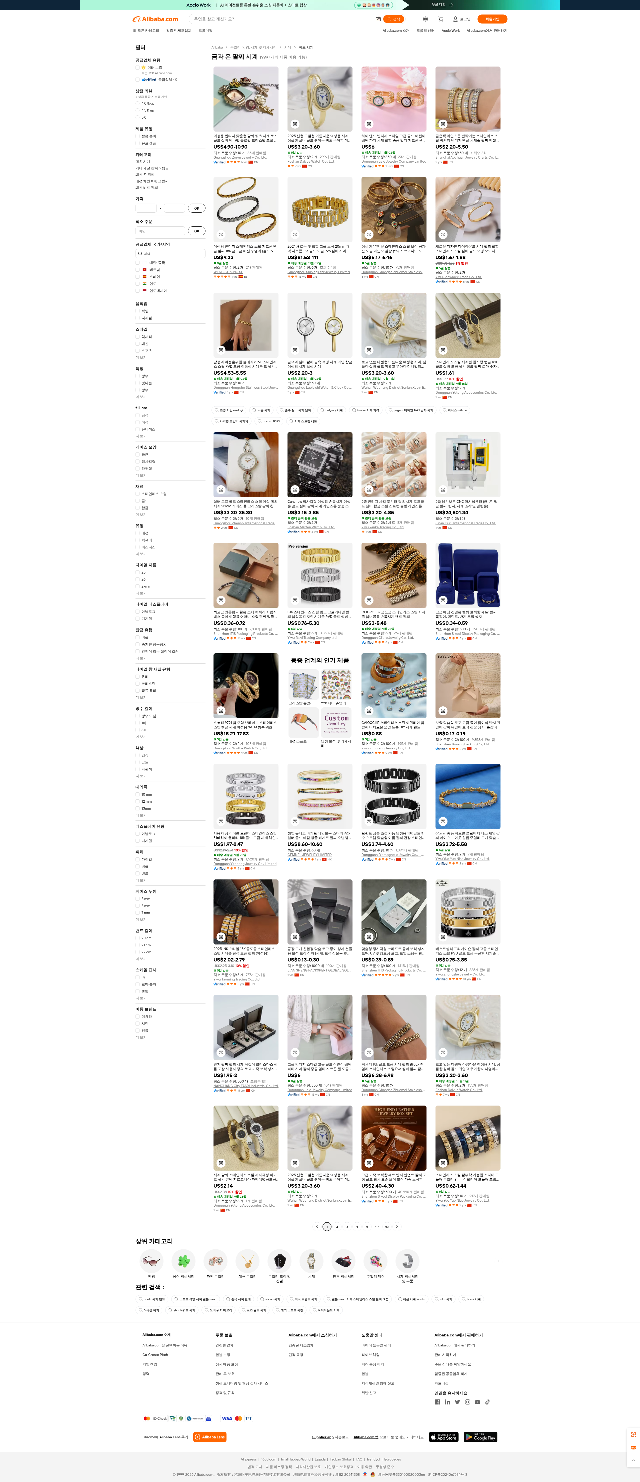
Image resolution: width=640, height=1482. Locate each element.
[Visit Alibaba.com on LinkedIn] (447, 1402)
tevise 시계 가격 (368, 410)
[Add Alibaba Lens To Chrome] (209, 1437)
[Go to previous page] (317, 1226)
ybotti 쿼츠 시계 (184, 1310)
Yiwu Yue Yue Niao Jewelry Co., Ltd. (463, 859)
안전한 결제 (225, 1345)
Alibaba (217, 47)
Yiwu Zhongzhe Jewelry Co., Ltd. (460, 974)
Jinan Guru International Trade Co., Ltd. (466, 523)
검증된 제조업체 (301, 1345)
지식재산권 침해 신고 (378, 1383)
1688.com (268, 1459)
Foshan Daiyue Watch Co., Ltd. (311, 161)
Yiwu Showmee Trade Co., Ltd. (459, 277)
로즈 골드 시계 (256, 1310)
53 (387, 1226)
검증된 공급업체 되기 (451, 1374)
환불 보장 (223, 1355)
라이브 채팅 (371, 1355)
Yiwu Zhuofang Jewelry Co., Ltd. (386, 748)
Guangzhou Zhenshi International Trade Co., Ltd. (246, 523)
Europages (392, 1459)
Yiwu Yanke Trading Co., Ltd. (383, 527)
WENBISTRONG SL (228, 272)
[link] (633, 1434)
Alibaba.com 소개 (156, 1335)
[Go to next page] (397, 1226)
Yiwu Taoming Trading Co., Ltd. (237, 979)
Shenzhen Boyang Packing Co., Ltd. (463, 744)
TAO (359, 1459)
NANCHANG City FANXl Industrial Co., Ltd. (246, 1086)
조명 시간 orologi (231, 410)
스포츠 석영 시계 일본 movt (198, 1299)
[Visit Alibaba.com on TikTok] (487, 1402)
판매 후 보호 (225, 1374)
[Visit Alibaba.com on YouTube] (477, 1402)
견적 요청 (295, 1355)
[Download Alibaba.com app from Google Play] (481, 1437)
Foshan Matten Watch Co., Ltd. (311, 527)
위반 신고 (369, 1393)
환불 (365, 1374)
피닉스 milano (457, 410)
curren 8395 (271, 421)
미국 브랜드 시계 (306, 1299)
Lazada (320, 1459)
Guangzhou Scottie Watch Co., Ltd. (240, 748)
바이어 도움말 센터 (376, 1345)
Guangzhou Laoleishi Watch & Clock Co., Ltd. (320, 387)
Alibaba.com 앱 (366, 1437)
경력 (146, 1374)
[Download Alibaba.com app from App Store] (444, 1437)
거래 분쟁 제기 (373, 1364)
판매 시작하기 (445, 1355)
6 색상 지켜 (151, 1310)
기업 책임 (149, 1364)
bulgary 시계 (334, 410)
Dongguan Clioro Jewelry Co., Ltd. (388, 638)
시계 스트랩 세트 (305, 421)
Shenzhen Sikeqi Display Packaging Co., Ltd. (468, 634)
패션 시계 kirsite (414, 1299)
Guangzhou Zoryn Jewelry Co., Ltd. (240, 157)
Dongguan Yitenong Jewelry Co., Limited (245, 864)
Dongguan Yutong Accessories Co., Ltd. (466, 392)
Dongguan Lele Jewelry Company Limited (394, 161)
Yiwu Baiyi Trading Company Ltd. (312, 638)
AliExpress (249, 1459)
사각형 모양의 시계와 (234, 421)
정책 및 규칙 (225, 1393)
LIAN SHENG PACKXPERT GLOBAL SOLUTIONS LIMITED (320, 970)
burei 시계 (474, 1299)
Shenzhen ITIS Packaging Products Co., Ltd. (246, 634)
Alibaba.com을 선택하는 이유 (165, 1345)
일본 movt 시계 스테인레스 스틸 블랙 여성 (360, 1299)
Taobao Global (341, 1459)
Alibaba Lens (170, 1437)
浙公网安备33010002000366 (401, 1474)
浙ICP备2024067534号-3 (447, 1474)
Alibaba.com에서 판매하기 (454, 1345)
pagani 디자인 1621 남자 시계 (413, 410)
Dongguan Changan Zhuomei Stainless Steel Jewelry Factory (394, 272)
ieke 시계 (446, 1299)
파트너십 (441, 1383)
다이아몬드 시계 (329, 1310)
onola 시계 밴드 (154, 1299)
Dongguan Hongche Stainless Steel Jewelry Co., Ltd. (246, 387)
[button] (378, 19)
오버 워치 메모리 (221, 1310)
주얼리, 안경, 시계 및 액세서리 (253, 47)
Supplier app (323, 1437)
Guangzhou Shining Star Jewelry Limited (319, 272)
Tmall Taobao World (295, 1459)
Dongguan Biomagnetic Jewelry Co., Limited (394, 855)
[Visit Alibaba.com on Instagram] (467, 1402)
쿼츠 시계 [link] (306, 47)
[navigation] (171, 637)
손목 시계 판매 (241, 1299)
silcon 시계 (272, 1299)
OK (196, 208)
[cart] (442, 20)
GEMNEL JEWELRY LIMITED (310, 855)
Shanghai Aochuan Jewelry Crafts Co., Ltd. (468, 157)
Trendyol (373, 1459)
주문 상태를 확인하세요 (452, 1364)
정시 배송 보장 (227, 1364)
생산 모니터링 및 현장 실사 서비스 (242, 1383)
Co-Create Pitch (155, 1355)
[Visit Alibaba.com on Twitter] (457, 1402)
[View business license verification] (365, 1474)
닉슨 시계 (264, 410)
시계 (287, 47)
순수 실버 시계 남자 (298, 410)
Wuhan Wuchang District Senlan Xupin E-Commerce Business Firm (394, 387)
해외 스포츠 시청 (292, 1310)
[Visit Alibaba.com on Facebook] (437, 1402)
